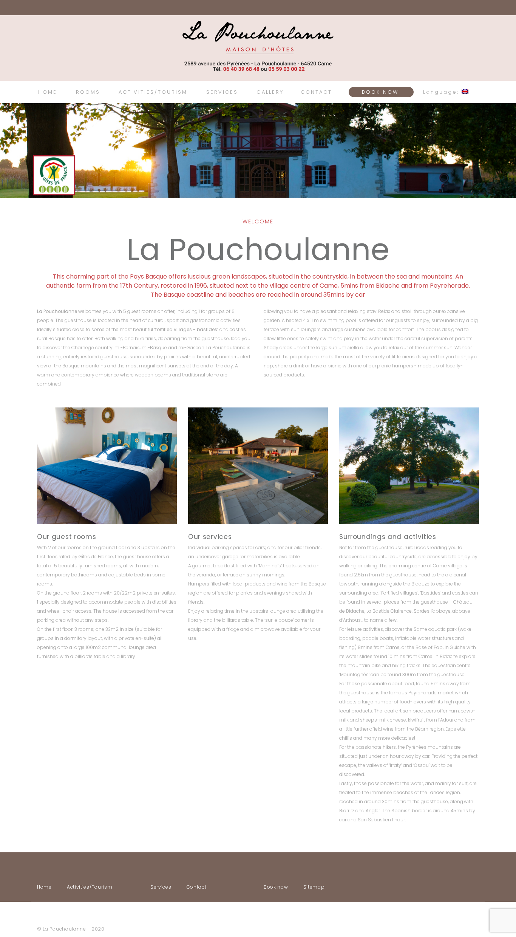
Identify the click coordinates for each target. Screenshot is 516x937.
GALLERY (270, 92)
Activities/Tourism (90, 887)
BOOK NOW (380, 92)
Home (44, 887)
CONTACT (316, 92)
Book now (276, 887)
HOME (47, 92)
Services (160, 887)
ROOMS (88, 92)
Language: (442, 92)
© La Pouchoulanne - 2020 (71, 929)
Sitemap (314, 887)
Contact (197, 887)
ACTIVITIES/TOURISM (153, 92)
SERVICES (222, 92)
